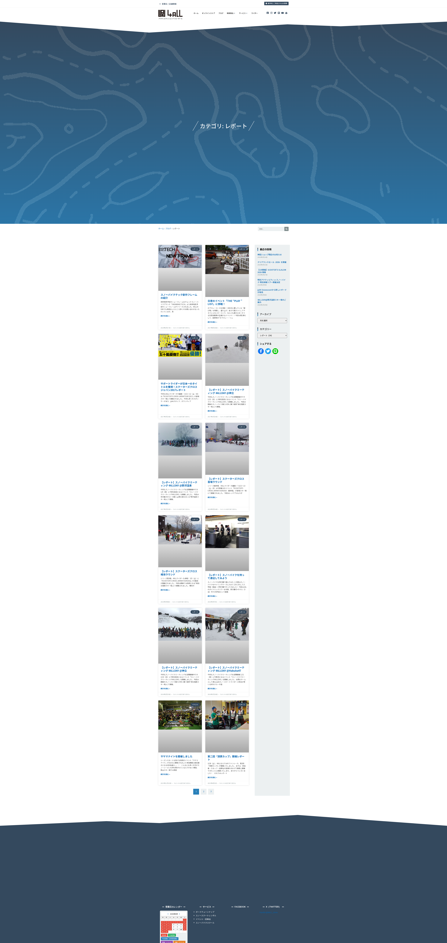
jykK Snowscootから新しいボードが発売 (272, 291)
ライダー (254, 13)
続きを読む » (165, 316)
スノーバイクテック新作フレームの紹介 (179, 296)
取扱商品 (230, 13)
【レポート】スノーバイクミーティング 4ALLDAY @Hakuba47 (226, 669)
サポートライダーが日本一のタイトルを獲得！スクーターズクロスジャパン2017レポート (179, 387)
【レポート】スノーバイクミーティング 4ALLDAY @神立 (226, 391)
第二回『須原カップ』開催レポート (226, 758)
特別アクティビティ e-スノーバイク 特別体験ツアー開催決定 (271, 281)
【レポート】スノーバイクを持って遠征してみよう (226, 576)
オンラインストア (208, 13)
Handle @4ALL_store (268, 912)
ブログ (220, 13)
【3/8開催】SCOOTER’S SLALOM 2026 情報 (271, 271)
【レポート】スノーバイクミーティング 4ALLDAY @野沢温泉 (179, 484)
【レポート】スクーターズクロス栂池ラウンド (179, 572)
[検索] (286, 229)
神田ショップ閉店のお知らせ (269, 254)
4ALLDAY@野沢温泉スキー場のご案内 (271, 301)
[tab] (207, 4)
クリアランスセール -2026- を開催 (271, 262)
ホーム (196, 13)
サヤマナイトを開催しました (176, 756)
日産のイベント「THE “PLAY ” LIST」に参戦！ (225, 302)
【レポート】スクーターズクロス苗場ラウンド (226, 480)
